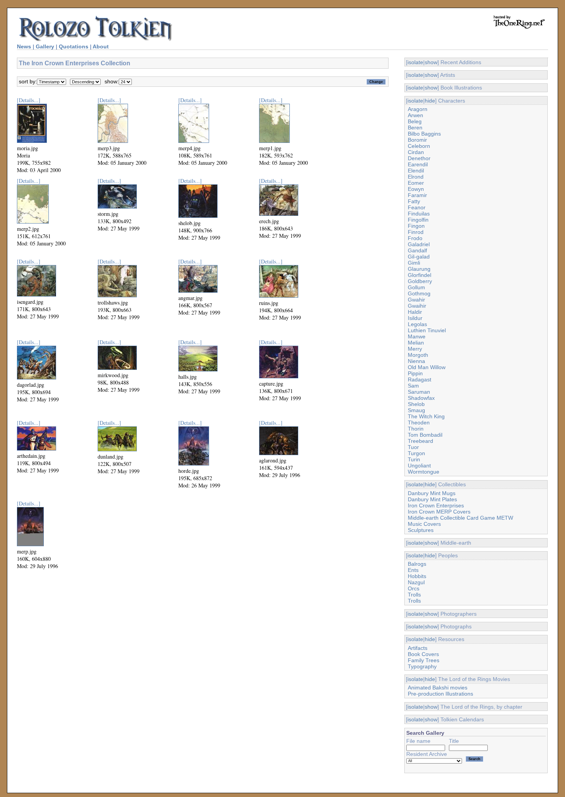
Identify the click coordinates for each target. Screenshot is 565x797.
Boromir (417, 140)
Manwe (416, 336)
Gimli (414, 263)
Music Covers (424, 524)
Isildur (415, 318)
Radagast (419, 379)
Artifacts (417, 648)
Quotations (73, 46)
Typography (422, 666)
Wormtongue (423, 472)
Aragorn (417, 109)
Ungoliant (419, 465)
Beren (415, 127)
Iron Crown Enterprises (436, 505)
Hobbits (417, 576)
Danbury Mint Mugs (431, 493)
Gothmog (419, 293)
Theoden (419, 422)
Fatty (414, 201)
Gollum (416, 287)
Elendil (416, 170)
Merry (415, 349)
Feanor (416, 207)
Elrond (416, 177)
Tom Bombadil (425, 435)
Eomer (416, 183)
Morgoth (418, 355)
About (101, 46)
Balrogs (417, 564)
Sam (413, 386)
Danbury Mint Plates (432, 499)
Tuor (413, 447)
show (431, 62)
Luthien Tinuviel (427, 330)
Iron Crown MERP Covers (439, 512)
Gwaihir (417, 306)
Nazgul (416, 582)
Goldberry (420, 281)
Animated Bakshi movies (437, 687)
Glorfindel (419, 275)
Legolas (417, 324)
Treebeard (420, 441)
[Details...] (28, 100)
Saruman (419, 392)
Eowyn (416, 189)
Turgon (416, 453)
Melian (416, 343)
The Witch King (426, 416)
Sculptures (421, 530)
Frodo (415, 238)
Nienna (416, 361)
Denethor (419, 158)
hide (430, 101)
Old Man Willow (426, 367)
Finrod (416, 232)
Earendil (418, 164)
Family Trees (423, 660)
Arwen (415, 115)
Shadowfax (421, 398)
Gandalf (417, 250)
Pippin (415, 373)
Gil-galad (419, 257)
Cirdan (416, 152)
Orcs (413, 588)
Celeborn (419, 146)
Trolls (414, 595)
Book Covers (423, 654)
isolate (415, 62)
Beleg (415, 121)
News (24, 46)
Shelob (416, 404)
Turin (414, 459)
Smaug (416, 410)
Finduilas (419, 213)
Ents (413, 570)
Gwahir (416, 300)
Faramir (417, 195)
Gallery (45, 46)
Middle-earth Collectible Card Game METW (460, 518)
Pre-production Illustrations (440, 694)
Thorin (416, 429)
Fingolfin (418, 220)
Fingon (416, 226)
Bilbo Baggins (424, 134)
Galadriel (419, 244)
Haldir (415, 312)
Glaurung (419, 269)
